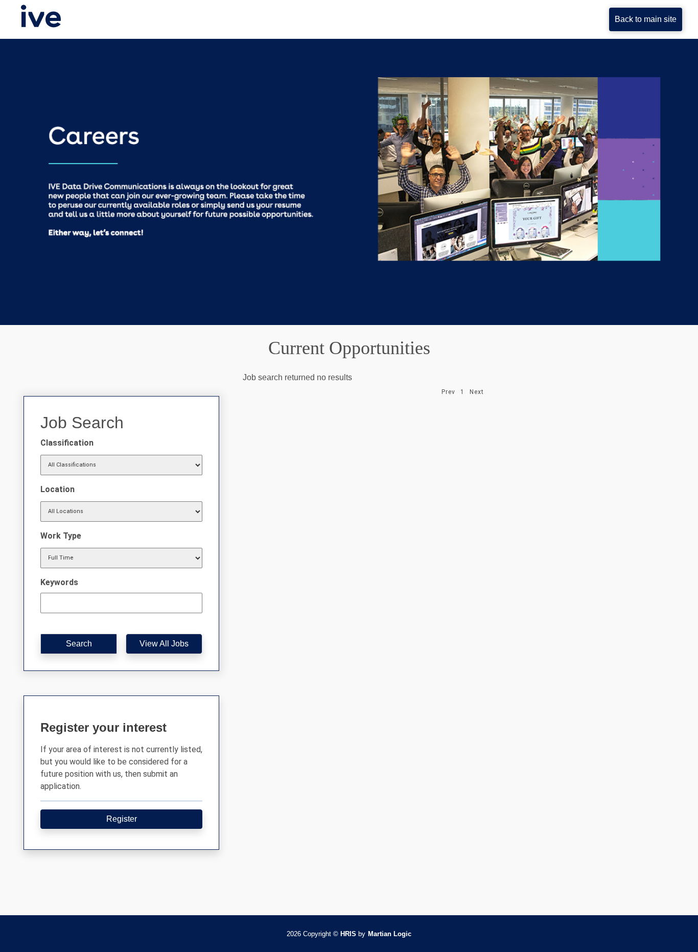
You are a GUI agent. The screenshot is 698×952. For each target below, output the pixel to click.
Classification (67, 443)
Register (121, 819)
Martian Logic (389, 934)
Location (57, 489)
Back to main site (646, 19)
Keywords (59, 582)
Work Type (60, 536)
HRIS (348, 934)
